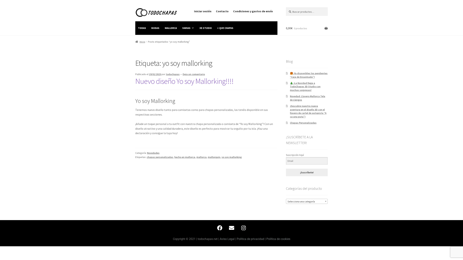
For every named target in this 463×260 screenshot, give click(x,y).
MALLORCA (171, 28)
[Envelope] (231, 228)
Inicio (142, 41)
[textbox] (307, 201)
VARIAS (186, 28)
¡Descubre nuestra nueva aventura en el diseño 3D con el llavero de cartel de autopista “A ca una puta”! (308, 111)
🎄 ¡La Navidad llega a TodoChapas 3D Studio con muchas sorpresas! (305, 86)
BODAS (155, 28)
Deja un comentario (194, 74)
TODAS (142, 28)
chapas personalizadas (160, 157)
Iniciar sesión (202, 11)
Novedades (153, 153)
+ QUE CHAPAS (225, 28)
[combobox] (307, 201)
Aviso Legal (227, 239)
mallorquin (214, 157)
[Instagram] (243, 228)
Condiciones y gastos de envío (253, 11)
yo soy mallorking (232, 157)
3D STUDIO (205, 28)
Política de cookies (278, 239)
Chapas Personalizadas (303, 122)
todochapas (173, 74)
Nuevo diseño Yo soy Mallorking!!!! (184, 81)
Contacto (222, 11)
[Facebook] (219, 228)
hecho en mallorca (184, 157)
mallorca (201, 157)
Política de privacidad (250, 239)
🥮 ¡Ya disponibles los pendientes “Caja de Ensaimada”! (309, 75)
